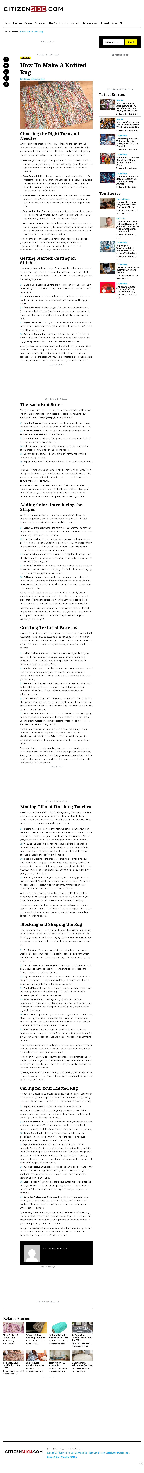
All (121, 23)
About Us (52, 1452)
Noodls (65, 1457)
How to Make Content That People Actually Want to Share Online (128, 124)
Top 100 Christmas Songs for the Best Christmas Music (126, 204)
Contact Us (81, 1452)
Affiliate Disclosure (118, 1452)
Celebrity (76, 23)
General (105, 23)
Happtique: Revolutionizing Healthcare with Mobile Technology (126, 249)
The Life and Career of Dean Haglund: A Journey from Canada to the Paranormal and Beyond (127, 226)
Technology (41, 23)
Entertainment (90, 23)
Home (8, 23)
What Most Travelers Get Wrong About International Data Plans (127, 161)
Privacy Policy (97, 1452)
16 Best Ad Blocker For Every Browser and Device (128, 270)
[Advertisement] (48, 48)
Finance (28, 23)
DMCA (73, 1457)
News (114, 23)
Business (17, 23)
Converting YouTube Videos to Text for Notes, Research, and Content (127, 142)
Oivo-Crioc (53, 1457)
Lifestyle (64, 23)
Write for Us (66, 1452)
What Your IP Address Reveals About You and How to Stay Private (128, 180)
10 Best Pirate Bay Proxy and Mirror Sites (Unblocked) (125, 289)
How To (53, 23)
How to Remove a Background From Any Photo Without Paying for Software (127, 107)
